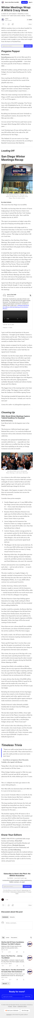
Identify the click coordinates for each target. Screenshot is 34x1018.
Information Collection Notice (18, 892)
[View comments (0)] (8, 24)
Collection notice (22, 1006)
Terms (14, 1006)
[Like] (2, 952)
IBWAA (6, 18)
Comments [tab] (5, 917)
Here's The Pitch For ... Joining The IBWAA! (11, 957)
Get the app (25, 1010)
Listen (30, 19)
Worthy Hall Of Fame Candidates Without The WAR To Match (12, 943)
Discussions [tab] (14, 937)
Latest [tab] (7, 937)
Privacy (10, 1006)
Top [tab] (3, 937)
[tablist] (8, 917)
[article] (17, 947)
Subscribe (24, 2)
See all (5, 983)
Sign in (30, 2)
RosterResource (6, 57)
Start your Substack (12, 1010)
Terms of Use (25, 890)
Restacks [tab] (12, 917)
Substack (8, 1014)
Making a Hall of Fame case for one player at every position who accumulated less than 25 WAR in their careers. (12, 947)
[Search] (31, 937)
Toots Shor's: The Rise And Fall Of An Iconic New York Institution (13, 971)
